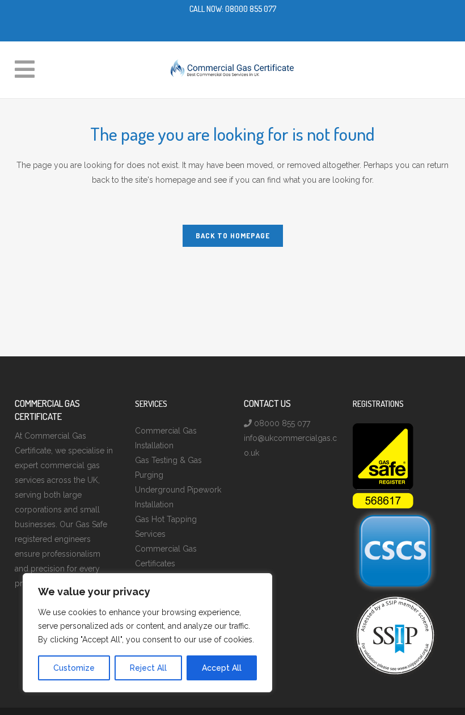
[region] (147, 632)
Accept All (222, 667)
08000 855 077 (250, 9)
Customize (74, 667)
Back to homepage (233, 235)
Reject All (148, 667)
